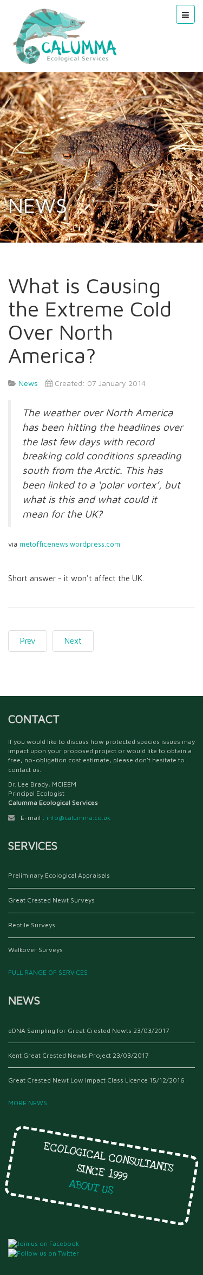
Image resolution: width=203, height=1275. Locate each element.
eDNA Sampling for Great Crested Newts (70, 1030)
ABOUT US (95, 1187)
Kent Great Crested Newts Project (59, 1055)
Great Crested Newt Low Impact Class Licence (78, 1080)
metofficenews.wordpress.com (69, 544)
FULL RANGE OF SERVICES (49, 972)
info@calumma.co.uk (78, 818)
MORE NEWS (29, 1103)
